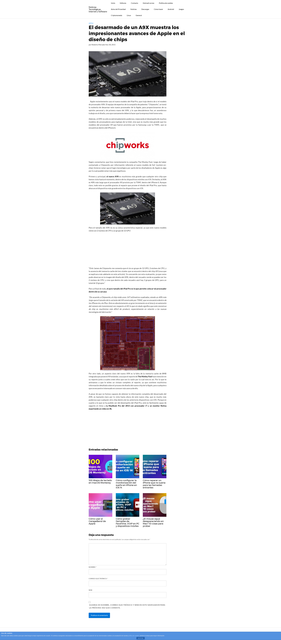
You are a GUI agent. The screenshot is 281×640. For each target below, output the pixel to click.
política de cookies (133, 635)
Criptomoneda (116, 15)
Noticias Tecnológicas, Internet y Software (98, 9)
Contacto (134, 3)
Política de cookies (166, 3)
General (139, 15)
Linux (129, 15)
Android (171, 9)
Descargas (145, 9)
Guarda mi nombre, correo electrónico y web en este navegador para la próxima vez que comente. (127, 606)
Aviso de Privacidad (118, 9)
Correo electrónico (98, 578)
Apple (91, 23)
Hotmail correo (148, 3)
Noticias (133, 9)
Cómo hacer (158, 9)
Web (90, 590)
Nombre (93, 567)
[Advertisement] (127, 250)
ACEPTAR (140, 638)
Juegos (181, 9)
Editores (123, 3)
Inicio (113, 3)
